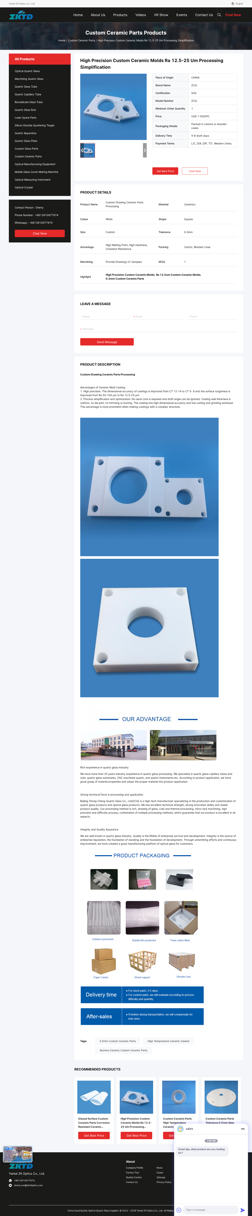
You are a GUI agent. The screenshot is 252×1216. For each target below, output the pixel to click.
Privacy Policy (164, 1182)
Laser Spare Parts (25, 117)
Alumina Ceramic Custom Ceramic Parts (123, 1050)
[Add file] (179, 1210)
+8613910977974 (46, 215)
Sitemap (161, 1177)
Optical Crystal (24, 187)
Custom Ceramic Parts (81, 40)
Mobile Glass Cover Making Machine (36, 171)
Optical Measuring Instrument (32, 179)
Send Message (107, 342)
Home (61, 40)
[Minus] (243, 1129)
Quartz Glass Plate (26, 140)
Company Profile (134, 1167)
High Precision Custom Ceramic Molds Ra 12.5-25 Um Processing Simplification (136, 1123)
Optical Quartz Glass (27, 71)
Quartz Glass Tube (26, 86)
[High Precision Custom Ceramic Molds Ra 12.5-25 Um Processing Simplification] (113, 106)
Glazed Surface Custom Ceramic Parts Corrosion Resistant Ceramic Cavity (94, 1123)
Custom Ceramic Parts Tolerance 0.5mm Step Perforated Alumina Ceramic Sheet (220, 1123)
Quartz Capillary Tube (28, 94)
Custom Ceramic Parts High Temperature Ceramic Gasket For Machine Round (177, 1123)
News (160, 1167)
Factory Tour (132, 1172)
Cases (160, 1172)
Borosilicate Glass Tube (29, 102)
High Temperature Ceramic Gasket (168, 1041)
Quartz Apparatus (25, 133)
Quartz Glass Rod (25, 109)
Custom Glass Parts (26, 148)
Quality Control (133, 1177)
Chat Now (40, 233)
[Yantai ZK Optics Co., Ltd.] (21, 14)
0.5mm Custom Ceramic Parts (118, 1041)
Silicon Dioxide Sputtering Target (34, 125)
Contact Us (132, 1182)
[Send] (243, 1210)
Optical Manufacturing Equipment (35, 164)
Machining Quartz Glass (29, 78)
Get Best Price (165, 171)
